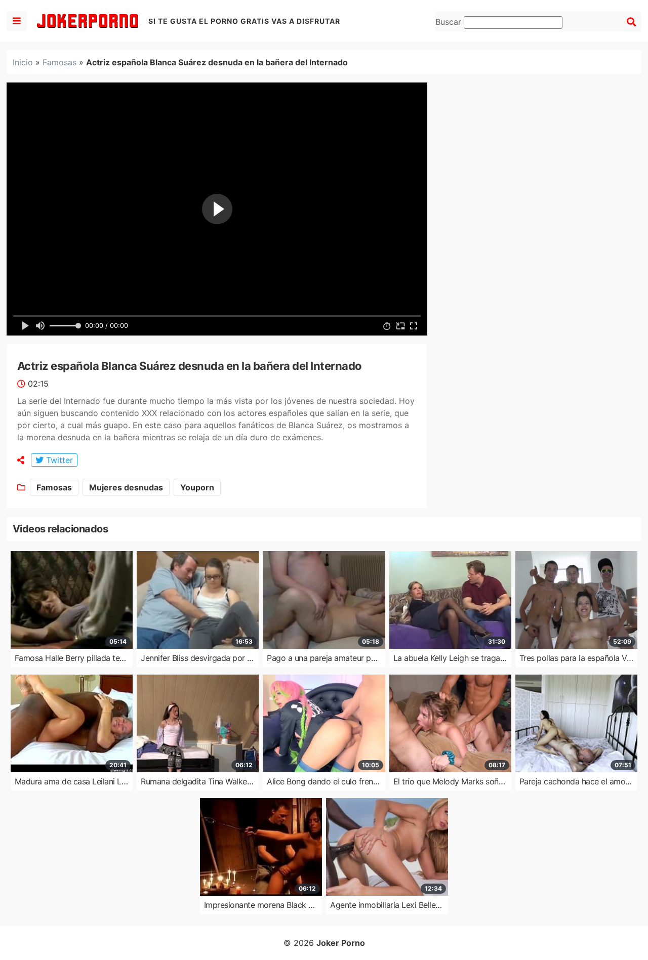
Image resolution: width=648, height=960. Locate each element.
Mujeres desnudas (126, 487)
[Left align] (17, 21)
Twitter (58, 460)
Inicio (23, 62)
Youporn (197, 487)
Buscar (449, 22)
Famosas (59, 62)
